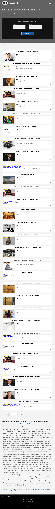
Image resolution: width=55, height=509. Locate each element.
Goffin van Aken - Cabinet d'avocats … (27, 354)
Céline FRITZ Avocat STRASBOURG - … (27, 260)
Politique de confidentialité (27, 501)
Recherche (27, 33)
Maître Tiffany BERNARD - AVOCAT (27, 139)
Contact (48, 3)
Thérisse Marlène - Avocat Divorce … (27, 64)
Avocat (7, 44)
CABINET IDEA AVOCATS (27, 210)
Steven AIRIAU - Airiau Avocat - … (27, 51)
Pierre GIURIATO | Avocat (27, 222)
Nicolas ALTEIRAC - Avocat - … (27, 126)
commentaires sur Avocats (12, 490)
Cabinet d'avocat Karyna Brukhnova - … (27, 320)
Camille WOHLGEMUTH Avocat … (27, 235)
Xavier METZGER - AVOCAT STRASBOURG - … (27, 377)
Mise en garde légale (28, 499)
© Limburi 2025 (6, 497)
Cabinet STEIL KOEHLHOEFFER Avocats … (27, 333)
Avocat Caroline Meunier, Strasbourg (27, 308)
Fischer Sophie (27, 343)
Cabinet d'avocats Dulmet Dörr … (27, 295)
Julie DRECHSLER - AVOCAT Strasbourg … (27, 247)
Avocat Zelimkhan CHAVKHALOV (27, 151)
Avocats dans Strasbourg (26, 423)
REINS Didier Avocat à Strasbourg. (27, 389)
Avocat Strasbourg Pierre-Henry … (27, 187)
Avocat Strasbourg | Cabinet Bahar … (27, 114)
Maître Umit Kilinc (27, 174)
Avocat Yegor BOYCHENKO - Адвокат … (27, 283)
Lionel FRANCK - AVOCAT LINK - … (27, 101)
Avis (4, 44)
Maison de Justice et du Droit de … (27, 89)
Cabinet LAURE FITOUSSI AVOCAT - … (27, 402)
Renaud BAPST (27, 272)
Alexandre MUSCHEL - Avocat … (27, 76)
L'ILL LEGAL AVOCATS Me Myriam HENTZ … (27, 164)
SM (27, 506)
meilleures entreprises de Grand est (40, 489)
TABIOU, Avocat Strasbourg (27, 199)
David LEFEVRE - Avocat (27, 366)
